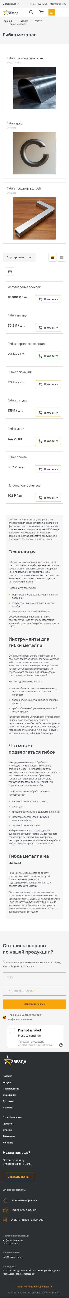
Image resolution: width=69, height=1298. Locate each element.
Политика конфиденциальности (34, 1286)
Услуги (7, 1082)
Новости (7, 1107)
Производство (11, 1088)
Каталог (7, 1076)
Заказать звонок (19, 1176)
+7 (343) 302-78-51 (38, 3)
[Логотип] (10, 12)
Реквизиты (9, 1136)
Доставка (8, 1101)
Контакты (8, 1142)
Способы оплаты (12, 1117)
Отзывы (7, 1130)
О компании (9, 1095)
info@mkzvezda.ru (58, 3)
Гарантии (8, 1123)
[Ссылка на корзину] (41, 12)
